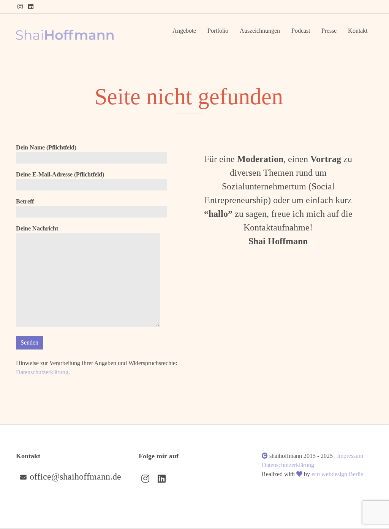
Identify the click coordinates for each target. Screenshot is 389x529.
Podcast (300, 30)
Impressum (350, 456)
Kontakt (357, 30)
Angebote (184, 30)
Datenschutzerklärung (42, 372)
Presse (329, 30)
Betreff (25, 201)
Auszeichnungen (260, 30)
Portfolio (217, 30)
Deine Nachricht (37, 228)
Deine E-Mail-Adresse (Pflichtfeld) (60, 174)
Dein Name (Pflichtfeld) (46, 147)
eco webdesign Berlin (338, 474)
